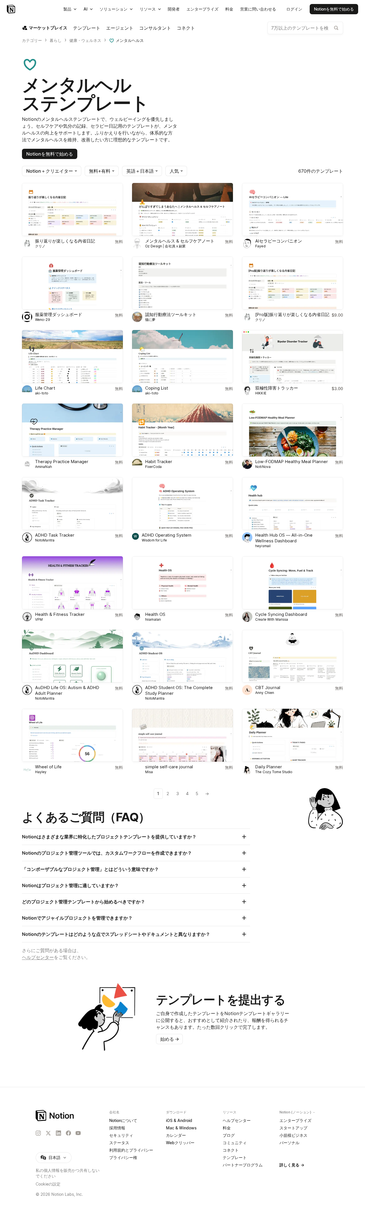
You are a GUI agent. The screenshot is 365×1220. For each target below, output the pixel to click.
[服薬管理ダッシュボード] (72, 282)
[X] (48, 1133)
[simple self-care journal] (182, 735)
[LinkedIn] (58, 1133)
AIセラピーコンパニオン (278, 241)
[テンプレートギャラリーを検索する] (336, 28)
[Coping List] (182, 356)
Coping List (156, 388)
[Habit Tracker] (182, 430)
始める (169, 1039)
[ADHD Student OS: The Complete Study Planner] (182, 656)
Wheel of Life (48, 766)
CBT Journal (267, 687)
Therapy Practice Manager (61, 461)
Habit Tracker (158, 461)
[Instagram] (38, 1133)
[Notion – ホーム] (55, 1115)
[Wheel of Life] (72, 735)
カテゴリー (32, 40)
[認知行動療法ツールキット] (182, 282)
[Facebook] (68, 1133)
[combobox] (305, 28)
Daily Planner (268, 766)
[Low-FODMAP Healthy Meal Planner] (292, 430)
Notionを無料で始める (49, 154)
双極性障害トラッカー (276, 388)
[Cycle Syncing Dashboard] (292, 582)
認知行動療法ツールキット (170, 314)
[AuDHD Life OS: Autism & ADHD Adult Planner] (72, 656)
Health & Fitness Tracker (60, 614)
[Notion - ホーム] (11, 9)
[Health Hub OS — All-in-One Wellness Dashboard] (292, 503)
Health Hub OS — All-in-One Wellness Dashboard (284, 537)
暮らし (56, 40)
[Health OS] (182, 582)
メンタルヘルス (130, 40)
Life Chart (45, 388)
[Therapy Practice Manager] (72, 430)
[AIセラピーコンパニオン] (292, 209)
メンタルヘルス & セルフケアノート (179, 241)
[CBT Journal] (292, 656)
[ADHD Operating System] (182, 503)
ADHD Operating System (166, 535)
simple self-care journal (169, 766)
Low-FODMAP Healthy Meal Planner (291, 461)
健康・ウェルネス (85, 40)
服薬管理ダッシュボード (58, 314)
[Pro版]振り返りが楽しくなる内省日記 (292, 314)
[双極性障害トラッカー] (292, 356)
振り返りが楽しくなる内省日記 (65, 241)
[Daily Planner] (292, 735)
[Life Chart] (72, 356)
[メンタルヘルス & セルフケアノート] (182, 209)
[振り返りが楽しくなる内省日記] (72, 209)
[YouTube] (78, 1133)
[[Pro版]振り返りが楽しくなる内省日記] (292, 282)
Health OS (155, 614)
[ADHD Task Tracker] (72, 503)
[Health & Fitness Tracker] (72, 582)
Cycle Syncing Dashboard (281, 614)
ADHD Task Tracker (54, 535)
